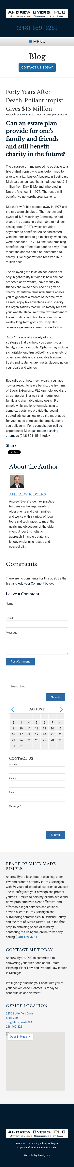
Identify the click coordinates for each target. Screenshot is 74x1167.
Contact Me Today (29, 950)
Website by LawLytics (37, 1155)
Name (9, 603)
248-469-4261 (15, 1026)
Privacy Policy (39, 1143)
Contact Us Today (37, 67)
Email (9, 618)
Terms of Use (23, 1143)
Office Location (27, 1006)
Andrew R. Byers (26, 114)
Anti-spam (53, 1143)
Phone (13, 778)
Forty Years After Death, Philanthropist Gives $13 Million (35, 100)
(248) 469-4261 (37, 28)
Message (11, 632)
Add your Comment (31, 583)
